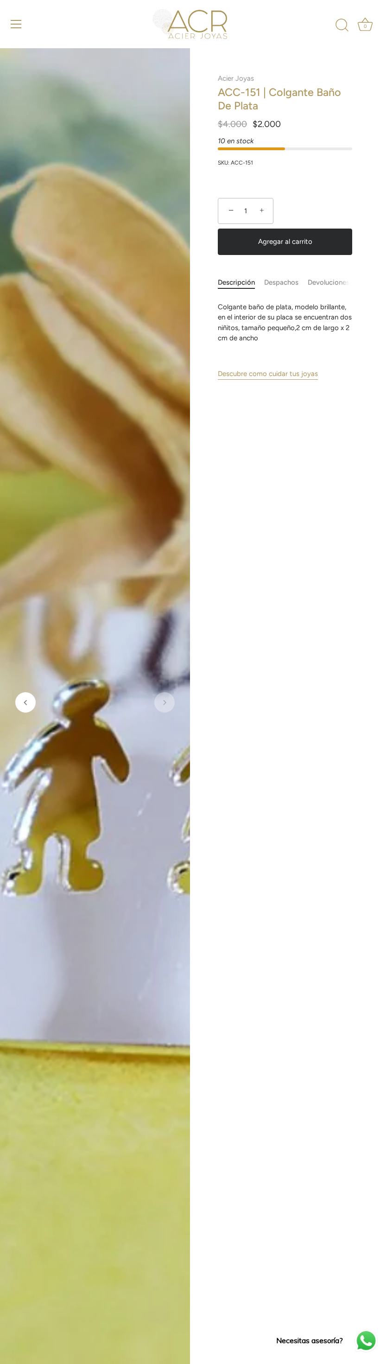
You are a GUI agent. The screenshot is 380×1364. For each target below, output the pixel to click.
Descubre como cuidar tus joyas (268, 374)
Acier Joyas (236, 78)
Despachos (281, 282)
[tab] (241, 282)
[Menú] (16, 24)
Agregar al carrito (285, 241)
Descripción (236, 282)
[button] (25, 702)
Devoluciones (328, 282)
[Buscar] (342, 25)
